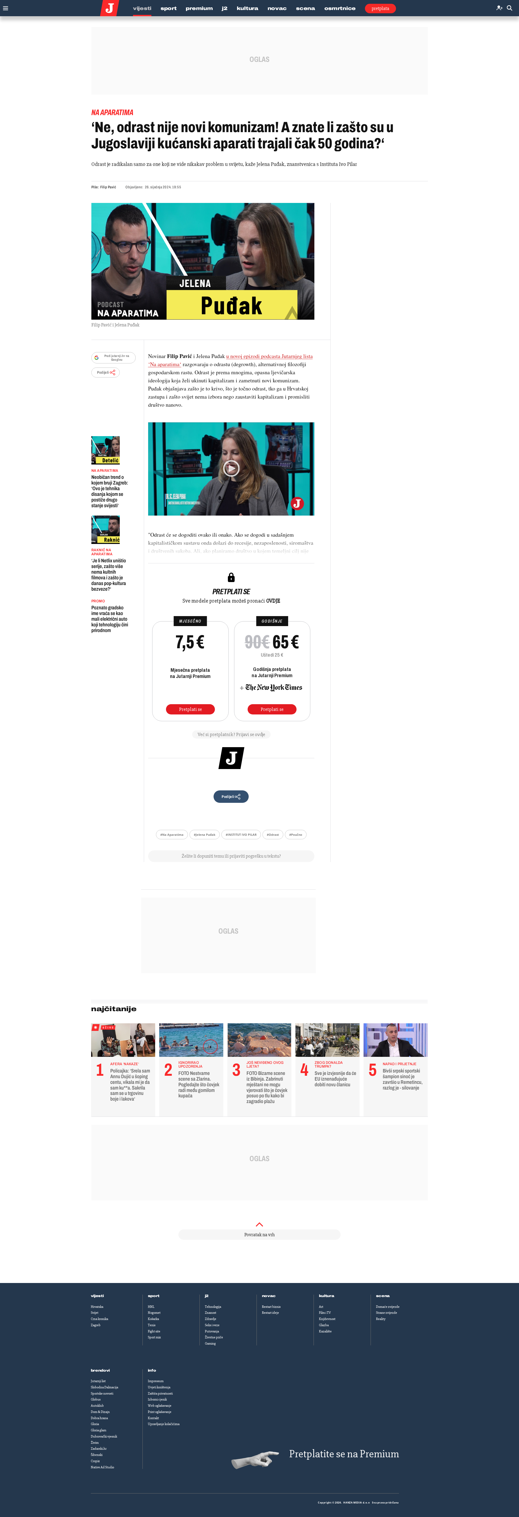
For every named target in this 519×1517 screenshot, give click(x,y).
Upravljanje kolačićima (163, 1424)
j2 (207, 1296)
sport (154, 1296)
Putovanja (212, 1331)
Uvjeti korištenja (159, 1387)
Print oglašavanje (159, 1412)
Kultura (247, 8)
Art (321, 1307)
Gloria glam (98, 1430)
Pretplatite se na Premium (344, 1454)
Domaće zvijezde (388, 1307)
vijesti (97, 1296)
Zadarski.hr (99, 1448)
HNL (151, 1307)
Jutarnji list (98, 1381)
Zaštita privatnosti (160, 1393)
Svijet (94, 1313)
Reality (380, 1319)
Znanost (210, 1313)
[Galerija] (202, 261)
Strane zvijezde (386, 1313)
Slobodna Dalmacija (104, 1387)
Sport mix (154, 1337)
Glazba (324, 1325)
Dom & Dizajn (100, 1412)
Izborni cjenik (157, 1399)
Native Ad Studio (102, 1467)
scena (383, 1296)
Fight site (154, 1331)
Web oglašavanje (159, 1406)
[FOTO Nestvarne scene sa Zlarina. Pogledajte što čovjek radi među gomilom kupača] (191, 1041)
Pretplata (380, 8)
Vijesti (142, 8)
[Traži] (509, 8)
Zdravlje (210, 1319)
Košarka (153, 1319)
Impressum (156, 1381)
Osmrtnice (340, 8)
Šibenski (96, 1455)
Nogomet (154, 1313)
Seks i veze (212, 1325)
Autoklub (97, 1406)
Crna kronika (99, 1319)
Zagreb (96, 1325)
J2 (224, 8)
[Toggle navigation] (4, 7)
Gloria (95, 1424)
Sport (169, 8)
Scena (305, 8)
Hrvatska (97, 1307)
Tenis (151, 1325)
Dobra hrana (99, 1418)
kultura (326, 1296)
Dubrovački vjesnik (104, 1436)
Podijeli (103, 372)
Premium (199, 8)
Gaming (210, 1343)
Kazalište (325, 1331)
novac (269, 1296)
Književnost (327, 1319)
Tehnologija (213, 1307)
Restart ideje (270, 1313)
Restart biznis (271, 1307)
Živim (95, 1443)
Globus (96, 1399)
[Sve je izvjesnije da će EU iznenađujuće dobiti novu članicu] (327, 1041)
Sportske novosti (102, 1393)
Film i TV (325, 1313)
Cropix (95, 1461)
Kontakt (153, 1418)
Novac (277, 8)
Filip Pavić (108, 187)
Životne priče (214, 1337)
